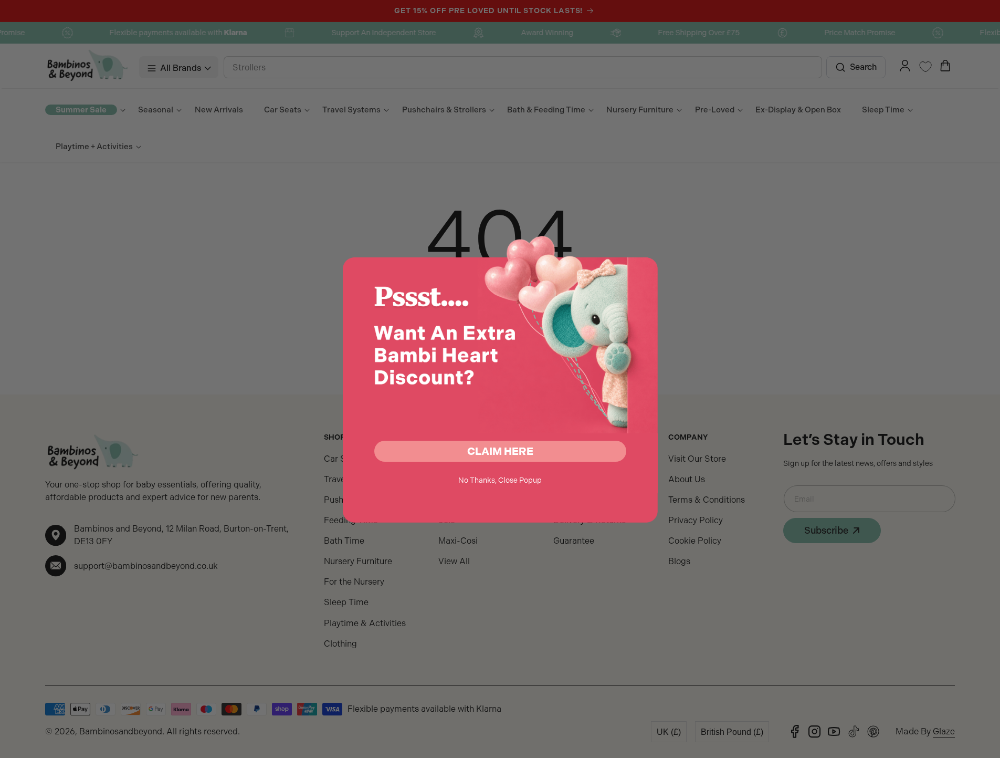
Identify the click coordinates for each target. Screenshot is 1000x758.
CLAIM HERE (500, 451)
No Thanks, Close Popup (500, 480)
